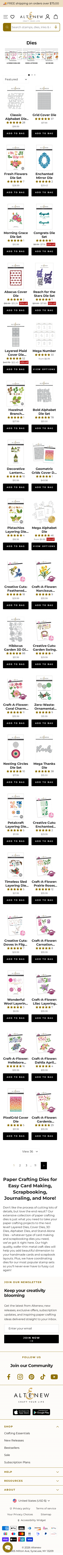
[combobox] (31, 27)
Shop (8, 1426)
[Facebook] (8, 1378)
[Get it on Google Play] (41, 1412)
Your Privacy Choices (20, 1514)
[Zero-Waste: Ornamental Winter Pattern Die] (44, 688)
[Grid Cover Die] (44, 98)
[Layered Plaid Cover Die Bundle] (16, 334)
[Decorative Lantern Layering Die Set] (16, 452)
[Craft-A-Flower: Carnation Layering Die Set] (44, 924)
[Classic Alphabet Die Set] (16, 98)
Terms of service (46, 1508)
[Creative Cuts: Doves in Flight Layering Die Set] (16, 924)
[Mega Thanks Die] (44, 747)
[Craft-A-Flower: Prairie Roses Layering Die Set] (44, 865)
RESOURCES (13, 1480)
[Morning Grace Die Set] (16, 216)
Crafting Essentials (17, 1433)
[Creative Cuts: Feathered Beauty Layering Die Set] (16, 570)
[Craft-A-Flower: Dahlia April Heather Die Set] (44, 1042)
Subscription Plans (17, 1462)
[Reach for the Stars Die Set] (44, 275)
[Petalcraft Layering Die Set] (16, 806)
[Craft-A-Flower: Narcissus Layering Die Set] (44, 570)
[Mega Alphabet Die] (44, 511)
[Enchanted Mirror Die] (44, 157)
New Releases (14, 1440)
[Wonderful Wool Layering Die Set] (16, 983)
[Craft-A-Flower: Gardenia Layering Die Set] (44, 1101)
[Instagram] (20, 1378)
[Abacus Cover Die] (16, 275)
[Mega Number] (44, 334)
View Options (44, 369)
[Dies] (13, 64)
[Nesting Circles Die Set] (16, 747)
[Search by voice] (56, 27)
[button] (8, 1547)
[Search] (7, 27)
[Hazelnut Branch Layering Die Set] (16, 393)
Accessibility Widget (33, 1520)
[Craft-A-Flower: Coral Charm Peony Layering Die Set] (16, 688)
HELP (8, 1471)
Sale (7, 1455)
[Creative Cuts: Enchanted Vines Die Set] (44, 806)
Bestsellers (11, 1447)
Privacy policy (21, 1508)
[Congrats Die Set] (44, 216)
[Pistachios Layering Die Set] (16, 511)
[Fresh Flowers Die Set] (16, 157)
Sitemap (46, 1514)
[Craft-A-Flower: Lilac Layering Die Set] (44, 983)
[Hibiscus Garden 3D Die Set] (16, 629)
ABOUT (9, 1489)
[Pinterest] (31, 1378)
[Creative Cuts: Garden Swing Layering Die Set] (44, 629)
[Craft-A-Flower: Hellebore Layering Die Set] (16, 1042)
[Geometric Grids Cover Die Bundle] (44, 452)
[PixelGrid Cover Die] (16, 1101)
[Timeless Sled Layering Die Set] (16, 865)
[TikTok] (42, 1378)
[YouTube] (54, 1378)
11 (35, 1165)
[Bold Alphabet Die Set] (44, 393)
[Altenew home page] (31, 17)
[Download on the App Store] (21, 1412)
